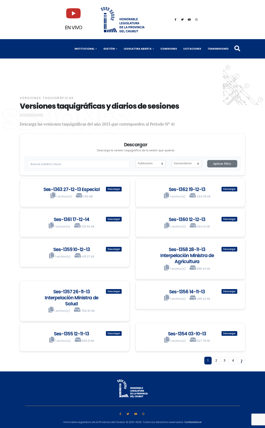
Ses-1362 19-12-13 (187, 189)
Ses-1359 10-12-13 (71, 249)
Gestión (109, 48)
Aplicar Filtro (222, 164)
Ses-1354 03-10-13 (187, 334)
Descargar (114, 189)
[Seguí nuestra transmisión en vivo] (73, 13)
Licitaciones (192, 48)
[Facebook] (175, 19)
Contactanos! (193, 422)
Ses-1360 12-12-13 (187, 219)
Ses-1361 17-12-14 (71, 219)
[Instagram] (196, 19)
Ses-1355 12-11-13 (71, 334)
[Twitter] (182, 19)
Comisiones (168, 48)
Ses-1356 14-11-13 (187, 291)
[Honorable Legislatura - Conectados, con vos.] (123, 19)
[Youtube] (189, 19)
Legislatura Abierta (138, 48)
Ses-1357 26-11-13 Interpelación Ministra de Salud (71, 297)
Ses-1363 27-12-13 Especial (71, 189)
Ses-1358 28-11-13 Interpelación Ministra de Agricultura (187, 255)
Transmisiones (218, 48)
